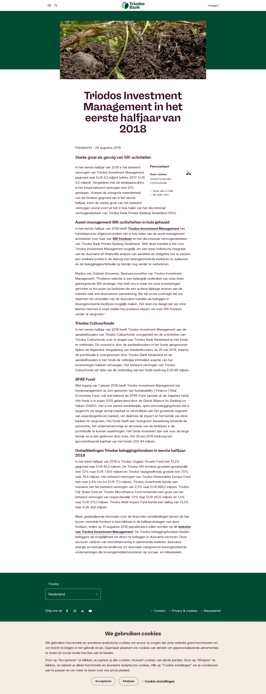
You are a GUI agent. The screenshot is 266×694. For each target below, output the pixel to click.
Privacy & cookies (184, 611)
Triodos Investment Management (153, 228)
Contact (159, 611)
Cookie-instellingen (160, 681)
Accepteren (103, 681)
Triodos (53, 584)
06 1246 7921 (161, 194)
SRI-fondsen (122, 239)
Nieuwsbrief (212, 611)
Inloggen (213, 5)
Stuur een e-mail (163, 190)
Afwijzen (129, 681)
